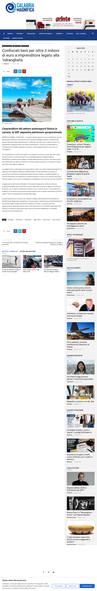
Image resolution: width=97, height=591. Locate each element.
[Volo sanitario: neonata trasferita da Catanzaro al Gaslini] (81, 331)
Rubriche (59, 33)
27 (81, 70)
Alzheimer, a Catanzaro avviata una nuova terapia (80, 314)
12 (77, 63)
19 (77, 66)
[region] (48, 584)
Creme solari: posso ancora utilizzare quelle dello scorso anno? (79, 290)
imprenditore (28, 219)
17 (69, 66)
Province (19, 33)
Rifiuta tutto (72, 586)
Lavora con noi (17, 38)
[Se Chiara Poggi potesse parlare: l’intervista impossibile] (81, 366)
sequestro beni (46, 219)
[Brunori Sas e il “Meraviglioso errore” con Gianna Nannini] (81, 503)
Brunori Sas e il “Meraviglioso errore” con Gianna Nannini (79, 513)
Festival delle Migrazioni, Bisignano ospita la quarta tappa (78, 173)
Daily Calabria (81, 33)
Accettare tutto (87, 586)
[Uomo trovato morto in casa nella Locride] (32, 261)
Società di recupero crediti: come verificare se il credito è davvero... (79, 456)
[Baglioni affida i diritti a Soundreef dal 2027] (81, 478)
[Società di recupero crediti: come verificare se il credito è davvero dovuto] (81, 445)
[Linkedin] (54, 572)
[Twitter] (20, 71)
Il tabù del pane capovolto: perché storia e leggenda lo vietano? (78, 539)
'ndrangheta (11, 219)
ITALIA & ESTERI (73, 468)
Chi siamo (6, 38)
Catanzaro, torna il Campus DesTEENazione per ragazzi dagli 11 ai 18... (79, 146)
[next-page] (6, 275)
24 (69, 70)
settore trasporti (56, 219)
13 (81, 63)
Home (3, 43)
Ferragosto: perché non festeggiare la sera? (77, 224)
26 (77, 70)
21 (85, 66)
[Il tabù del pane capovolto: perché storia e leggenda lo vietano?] (81, 528)
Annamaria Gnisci (71, 517)
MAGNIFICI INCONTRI (74, 356)
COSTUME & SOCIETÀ (75, 121)
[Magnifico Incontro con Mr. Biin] (81, 392)
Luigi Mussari (70, 381)
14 (85, 63)
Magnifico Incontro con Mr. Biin (80, 401)
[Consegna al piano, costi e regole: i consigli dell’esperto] (81, 421)
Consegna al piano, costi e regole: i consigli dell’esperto (79, 431)
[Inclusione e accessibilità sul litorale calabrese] (81, 189)
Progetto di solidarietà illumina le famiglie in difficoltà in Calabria (49, 243)
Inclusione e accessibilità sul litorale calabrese (79, 200)
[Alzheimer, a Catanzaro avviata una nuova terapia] (81, 305)
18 (73, 66)
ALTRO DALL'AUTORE (28, 251)
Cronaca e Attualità (12, 43)
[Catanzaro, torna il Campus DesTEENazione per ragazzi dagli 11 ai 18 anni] (81, 133)
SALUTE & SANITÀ (73, 268)
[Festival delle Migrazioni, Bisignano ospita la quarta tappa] (81, 162)
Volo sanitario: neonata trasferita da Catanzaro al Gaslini (78, 344)
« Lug (68, 76)
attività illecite (19, 219)
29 (89, 70)
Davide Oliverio (71, 228)
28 (85, 70)
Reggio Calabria (16, 46)
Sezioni (9, 33)
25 (73, 70)
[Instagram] (48, 572)
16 (92, 63)
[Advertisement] (48, 561)
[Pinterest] (24, 71)
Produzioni (31, 33)
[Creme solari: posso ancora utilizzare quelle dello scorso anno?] (81, 279)
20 (81, 66)
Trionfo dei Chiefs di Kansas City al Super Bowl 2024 (15, 243)
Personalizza (59, 586)
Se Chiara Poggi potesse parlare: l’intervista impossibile (80, 378)
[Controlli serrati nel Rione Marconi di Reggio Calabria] (53, 261)
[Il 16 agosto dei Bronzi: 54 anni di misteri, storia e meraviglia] (11, 261)
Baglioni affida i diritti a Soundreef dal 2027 (76, 489)
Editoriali (69, 33)
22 (89, 66)
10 (69, 63)
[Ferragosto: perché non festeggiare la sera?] (81, 214)
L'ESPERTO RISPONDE (75, 410)
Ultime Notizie (25, 46)
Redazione (6, 63)
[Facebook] (15, 71)
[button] (93, 34)
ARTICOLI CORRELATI (10, 251)
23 (92, 66)
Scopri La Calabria (45, 33)
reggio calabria (37, 219)
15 (89, 63)
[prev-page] (3, 275)
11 (73, 63)
